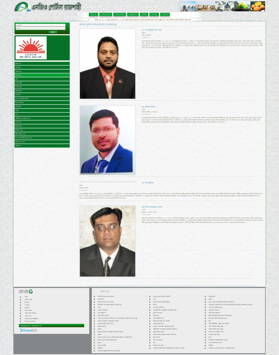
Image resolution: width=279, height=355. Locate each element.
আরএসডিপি (101, 299)
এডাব (99, 307)
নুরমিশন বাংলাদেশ (102, 326)
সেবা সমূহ (154, 14)
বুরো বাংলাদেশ (156, 337)
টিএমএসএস (156, 315)
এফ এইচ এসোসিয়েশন (158, 307)
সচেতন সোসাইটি (102, 345)
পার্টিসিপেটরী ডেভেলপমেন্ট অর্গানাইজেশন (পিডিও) (165, 329)
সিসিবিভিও (100, 348)
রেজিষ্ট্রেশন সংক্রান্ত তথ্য (22, 118)
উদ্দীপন (155, 304)
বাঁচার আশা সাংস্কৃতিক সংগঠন (216, 332)
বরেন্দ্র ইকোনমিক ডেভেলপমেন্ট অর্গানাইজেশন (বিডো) (110, 332)
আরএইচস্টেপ (212, 296)
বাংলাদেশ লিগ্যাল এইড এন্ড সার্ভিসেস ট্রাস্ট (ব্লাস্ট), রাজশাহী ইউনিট (115, 337)
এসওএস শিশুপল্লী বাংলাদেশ (215, 307)
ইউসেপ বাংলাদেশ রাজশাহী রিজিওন (161, 302)
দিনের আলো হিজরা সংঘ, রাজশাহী (161, 321)
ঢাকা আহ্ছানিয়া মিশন (158, 318)
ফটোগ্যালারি (18, 83)
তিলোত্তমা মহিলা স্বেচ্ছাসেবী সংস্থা (218, 318)
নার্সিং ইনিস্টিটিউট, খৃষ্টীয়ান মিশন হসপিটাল (219, 323)
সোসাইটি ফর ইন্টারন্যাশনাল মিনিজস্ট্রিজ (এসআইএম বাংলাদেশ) (168, 348)
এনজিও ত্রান (28, 316)
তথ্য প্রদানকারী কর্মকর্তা (21, 99)
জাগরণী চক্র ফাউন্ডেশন (214, 313)
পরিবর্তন (100, 329)
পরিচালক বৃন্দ (18, 91)
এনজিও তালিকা (119, 14)
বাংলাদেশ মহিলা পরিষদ (214, 334)
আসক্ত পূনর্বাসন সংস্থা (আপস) (106, 302)
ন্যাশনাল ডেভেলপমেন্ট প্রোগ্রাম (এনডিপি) (163, 326)
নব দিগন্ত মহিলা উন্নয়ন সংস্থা (105, 323)
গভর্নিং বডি (18, 122)
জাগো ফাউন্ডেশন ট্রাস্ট (103, 315)
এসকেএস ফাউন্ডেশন (102, 310)
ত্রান (16, 114)
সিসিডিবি (211, 345)
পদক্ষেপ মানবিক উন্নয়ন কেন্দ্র (216, 326)
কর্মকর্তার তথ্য (19, 130)
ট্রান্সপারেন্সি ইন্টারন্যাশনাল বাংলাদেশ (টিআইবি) (220, 315)
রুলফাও (99, 342)
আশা (154, 299)
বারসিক (99, 334)
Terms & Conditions (31, 318)
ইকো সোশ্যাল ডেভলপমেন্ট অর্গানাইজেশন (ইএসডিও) (221, 302)
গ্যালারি (144, 14)
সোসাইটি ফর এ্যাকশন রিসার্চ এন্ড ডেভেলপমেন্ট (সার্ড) (222, 348)
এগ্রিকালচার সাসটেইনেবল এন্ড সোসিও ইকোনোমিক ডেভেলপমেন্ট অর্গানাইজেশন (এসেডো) (230, 304)
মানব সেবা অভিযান (157, 340)
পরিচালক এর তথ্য (20, 142)
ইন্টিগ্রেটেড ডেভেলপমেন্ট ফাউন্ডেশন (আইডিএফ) (109, 304)
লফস (154, 342)
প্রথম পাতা (18, 63)
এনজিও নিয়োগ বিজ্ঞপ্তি (30, 313)
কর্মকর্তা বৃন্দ (18, 75)
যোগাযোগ (165, 14)
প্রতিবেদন (18, 146)
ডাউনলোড (18, 106)
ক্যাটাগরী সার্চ (133, 14)
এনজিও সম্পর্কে (105, 14)
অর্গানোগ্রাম (18, 87)
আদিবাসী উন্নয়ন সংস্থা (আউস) (106, 296)
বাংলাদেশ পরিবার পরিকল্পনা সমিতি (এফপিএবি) (164, 334)
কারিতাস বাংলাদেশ (157, 313)
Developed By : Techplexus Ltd (31, 326)
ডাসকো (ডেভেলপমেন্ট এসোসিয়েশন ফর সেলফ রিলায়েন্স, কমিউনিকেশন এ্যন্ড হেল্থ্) (117, 318)
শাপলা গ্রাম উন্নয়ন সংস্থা (215, 342)
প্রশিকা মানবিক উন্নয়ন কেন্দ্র (216, 329)
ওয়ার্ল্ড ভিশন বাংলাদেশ (214, 310)
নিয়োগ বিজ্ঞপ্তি (19, 102)
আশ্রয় (210, 299)
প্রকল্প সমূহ (18, 71)
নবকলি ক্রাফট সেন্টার (158, 323)
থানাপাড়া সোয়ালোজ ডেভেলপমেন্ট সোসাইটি (108, 321)
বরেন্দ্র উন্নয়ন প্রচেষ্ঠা (158, 332)
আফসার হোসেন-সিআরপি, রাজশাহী (161, 296)
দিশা (210, 321)
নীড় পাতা (93, 14)
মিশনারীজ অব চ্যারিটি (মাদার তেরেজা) (218, 340)
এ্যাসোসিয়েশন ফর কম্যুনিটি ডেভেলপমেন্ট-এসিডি (165, 310)
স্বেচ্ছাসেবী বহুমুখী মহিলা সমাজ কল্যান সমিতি (109, 351)
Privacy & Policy (30, 321)
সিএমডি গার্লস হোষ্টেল (158, 345)
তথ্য (16, 79)
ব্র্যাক (210, 337)
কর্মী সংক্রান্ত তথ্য (20, 134)
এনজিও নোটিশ (28, 310)
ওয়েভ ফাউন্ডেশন (102, 313)
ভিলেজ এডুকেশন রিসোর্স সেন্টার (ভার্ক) (107, 340)
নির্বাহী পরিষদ (18, 126)
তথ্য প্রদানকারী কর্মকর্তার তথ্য (23, 138)
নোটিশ (17, 110)
